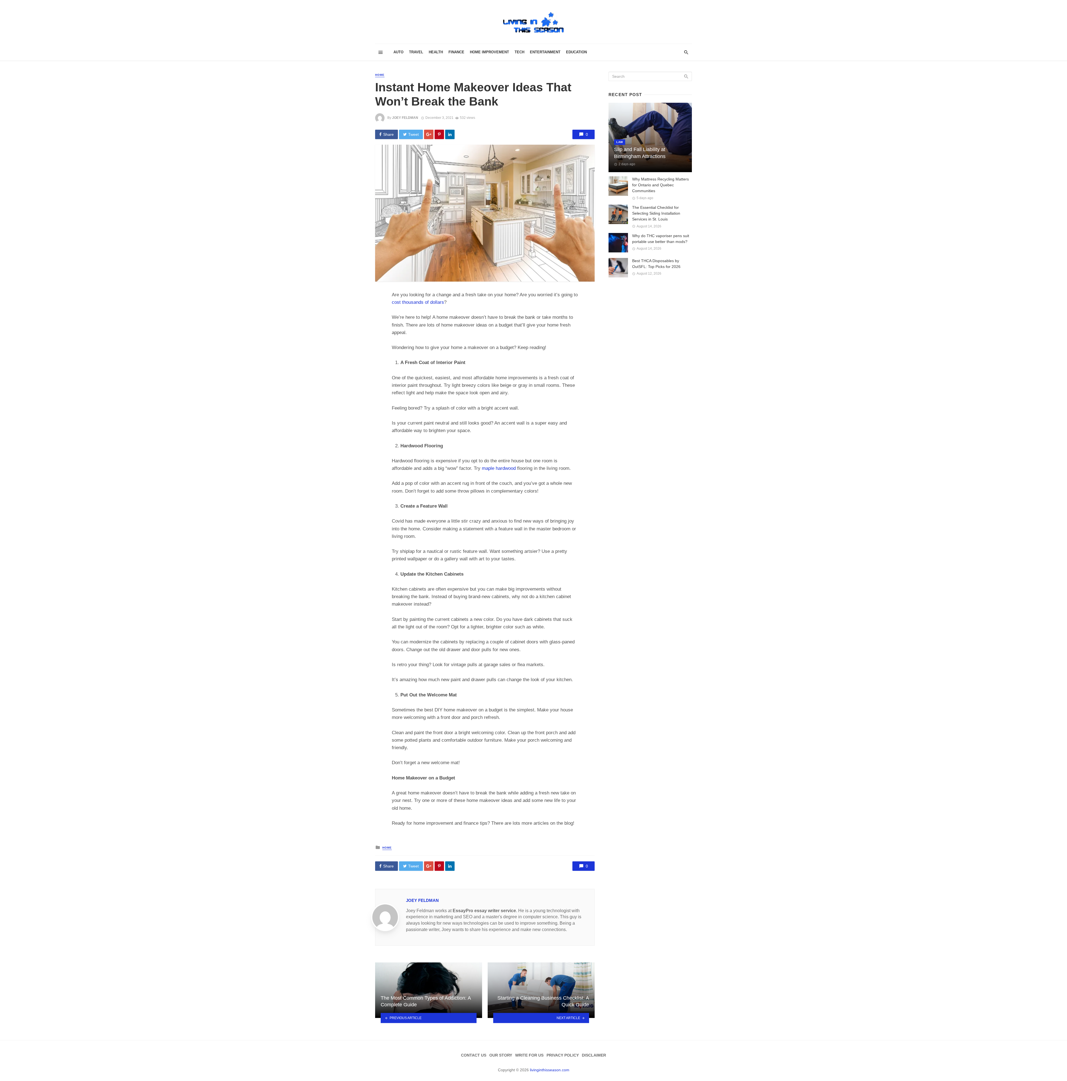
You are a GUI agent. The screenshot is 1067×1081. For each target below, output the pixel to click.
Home (380, 74)
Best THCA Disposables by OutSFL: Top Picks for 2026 (656, 264)
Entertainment (545, 52)
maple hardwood (499, 468)
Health (436, 52)
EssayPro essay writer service (484, 910)
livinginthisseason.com (549, 1070)
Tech (519, 52)
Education (576, 52)
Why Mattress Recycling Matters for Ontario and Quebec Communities (660, 185)
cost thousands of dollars (418, 302)
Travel (416, 52)
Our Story (500, 1055)
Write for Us (529, 1055)
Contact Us (473, 1055)
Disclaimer (594, 1055)
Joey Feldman (405, 118)
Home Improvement (489, 52)
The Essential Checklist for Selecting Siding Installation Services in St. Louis (656, 213)
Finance (456, 52)
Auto (398, 52)
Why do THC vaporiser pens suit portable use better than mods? (660, 239)
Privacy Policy (563, 1055)
